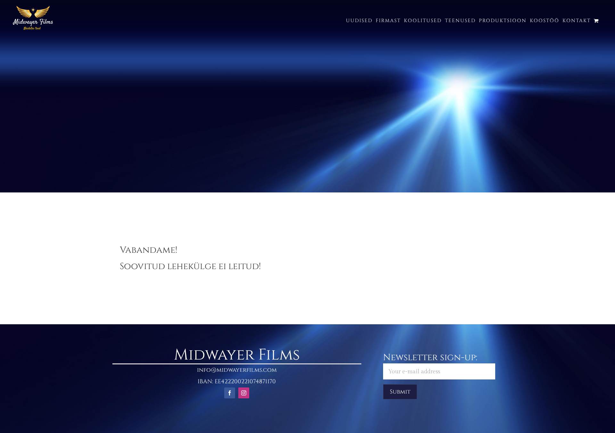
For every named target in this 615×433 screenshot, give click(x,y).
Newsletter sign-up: (430, 357)
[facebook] (229, 392)
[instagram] (243, 392)
